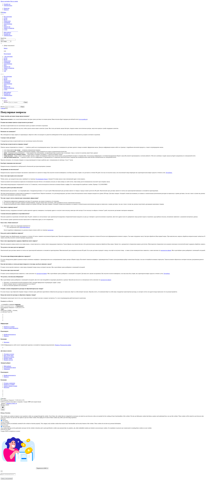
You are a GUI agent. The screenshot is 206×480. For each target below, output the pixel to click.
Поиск (25, 102)
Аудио (5, 18)
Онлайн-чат (7, 4)
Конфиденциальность (10, 334)
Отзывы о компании (9, 383)
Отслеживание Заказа (41, 179)
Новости (6, 9)
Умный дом (7, 26)
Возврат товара (8, 358)
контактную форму (166, 250)
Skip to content (14, 1)
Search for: (3, 38)
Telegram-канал (8, 5)
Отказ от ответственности (11, 328)
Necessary (5, 420)
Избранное (7, 369)
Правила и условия (9, 326)
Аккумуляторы (8, 24)
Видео (5, 19)
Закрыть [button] (3, 403)
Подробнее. (169, 172)
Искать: (6, 102)
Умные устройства (9, 28)
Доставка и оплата (9, 354)
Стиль (5, 29)
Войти (5, 48)
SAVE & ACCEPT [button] (6, 429)
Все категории (8, 16)
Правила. (57, 345)
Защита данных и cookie (10, 386)
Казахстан (6, 8)
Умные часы (7, 21)
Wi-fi (5, 25)
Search (5, 100)
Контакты (6, 342)
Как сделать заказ (8, 355)
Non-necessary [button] (4, 425)
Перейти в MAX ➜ (11, 403)
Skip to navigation (5, 1)
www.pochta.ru (83, 119)
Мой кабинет (7, 32)
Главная (3, 108)
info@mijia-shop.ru (25, 227)
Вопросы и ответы (9, 357)
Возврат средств (8, 360)
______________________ (11, 31)
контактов (50, 230)
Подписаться (19, 306)
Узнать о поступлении (6, 478)
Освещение (7, 22)
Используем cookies (65, 345)
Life (5, 71)
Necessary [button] (3, 419)
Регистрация (7, 53)
